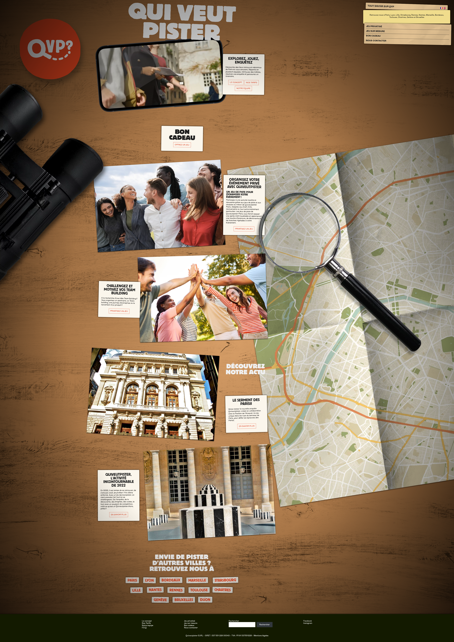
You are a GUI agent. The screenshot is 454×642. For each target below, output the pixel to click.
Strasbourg (405, 15)
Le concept (147, 621)
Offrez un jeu (182, 144)
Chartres (402, 17)
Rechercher (234, 621)
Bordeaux (439, 15)
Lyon (393, 15)
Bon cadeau (373, 35)
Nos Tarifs (251, 82)
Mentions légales (261, 635)
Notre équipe (243, 88)
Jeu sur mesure (375, 31)
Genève (410, 17)
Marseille (430, 15)
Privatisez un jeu (244, 229)
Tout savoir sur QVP (381, 6)
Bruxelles (420, 17)
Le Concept (236, 82)
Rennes (414, 15)
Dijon (205, 600)
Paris (387, 15)
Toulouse (393, 17)
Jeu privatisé (374, 26)
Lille (397, 15)
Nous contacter (376, 40)
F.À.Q (144, 628)
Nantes (422, 15)
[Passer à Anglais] (445, 8)
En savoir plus (246, 426)
